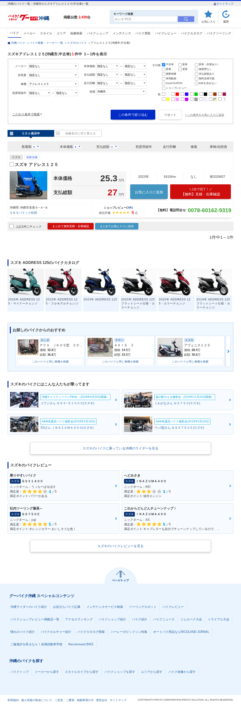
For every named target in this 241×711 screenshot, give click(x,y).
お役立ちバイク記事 (66, 607)
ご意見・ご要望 (64, 700)
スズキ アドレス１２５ (36, 164)
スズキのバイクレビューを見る (120, 546)
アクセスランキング (79, 619)
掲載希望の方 (85, 700)
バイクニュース (164, 619)
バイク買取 (143, 33)
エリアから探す (151, 672)
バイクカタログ (191, 33)
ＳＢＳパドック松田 (23, 212)
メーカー (29, 33)
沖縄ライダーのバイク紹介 (28, 607)
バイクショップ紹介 (112, 619)
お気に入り (208, 21)
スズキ (16, 157)
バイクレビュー (166, 33)
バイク (14, 33)
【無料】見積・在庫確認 (200, 191)
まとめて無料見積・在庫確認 (70, 226)
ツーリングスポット (143, 607)
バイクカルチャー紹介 (56, 632)
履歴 (226, 21)
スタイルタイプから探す (82, 672)
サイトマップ (225, 3)
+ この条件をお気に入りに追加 (204, 115)
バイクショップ (97, 33)
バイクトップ (19, 672)
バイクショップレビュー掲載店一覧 (34, 619)
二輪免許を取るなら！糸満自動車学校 (36, 644)
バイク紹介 (139, 619)
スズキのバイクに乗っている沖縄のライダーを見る (120, 448)
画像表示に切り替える (80, 133)
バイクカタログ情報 (91, 632)
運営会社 (101, 700)
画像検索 (76, 33)
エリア (61, 33)
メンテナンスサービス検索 (104, 607)
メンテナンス (122, 33)
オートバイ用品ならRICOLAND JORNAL (181, 632)
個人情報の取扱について (36, 700)
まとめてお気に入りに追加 (117, 226)
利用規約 (13, 700)
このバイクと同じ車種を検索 (50, 361)
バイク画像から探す (182, 672)
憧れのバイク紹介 (22, 632)
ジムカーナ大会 (191, 619)
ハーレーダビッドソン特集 (129, 632)
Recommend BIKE (81, 644)
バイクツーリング (219, 33)
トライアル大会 (218, 619)
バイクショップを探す (119, 672)
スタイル (46, 33)
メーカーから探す (47, 672)
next (228, 351)
